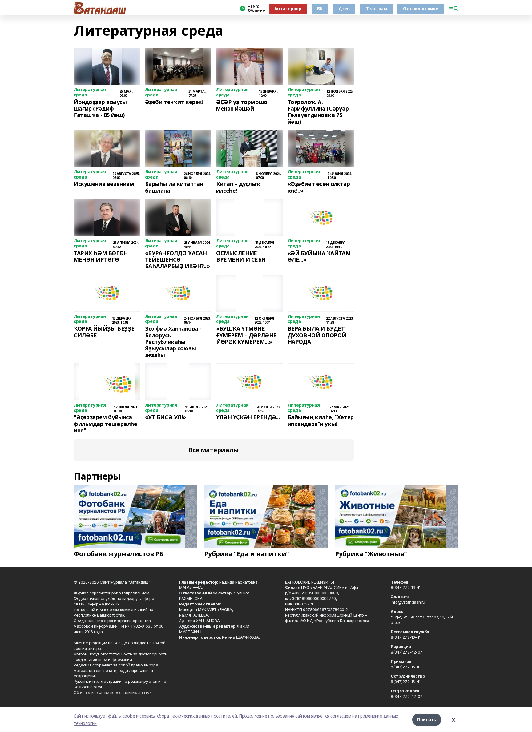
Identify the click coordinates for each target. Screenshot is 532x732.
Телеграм (376, 8)
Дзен (343, 8)
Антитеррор (287, 8)
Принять (426, 719)
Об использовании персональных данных (112, 692)
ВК (319, 8)
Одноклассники (421, 8)
